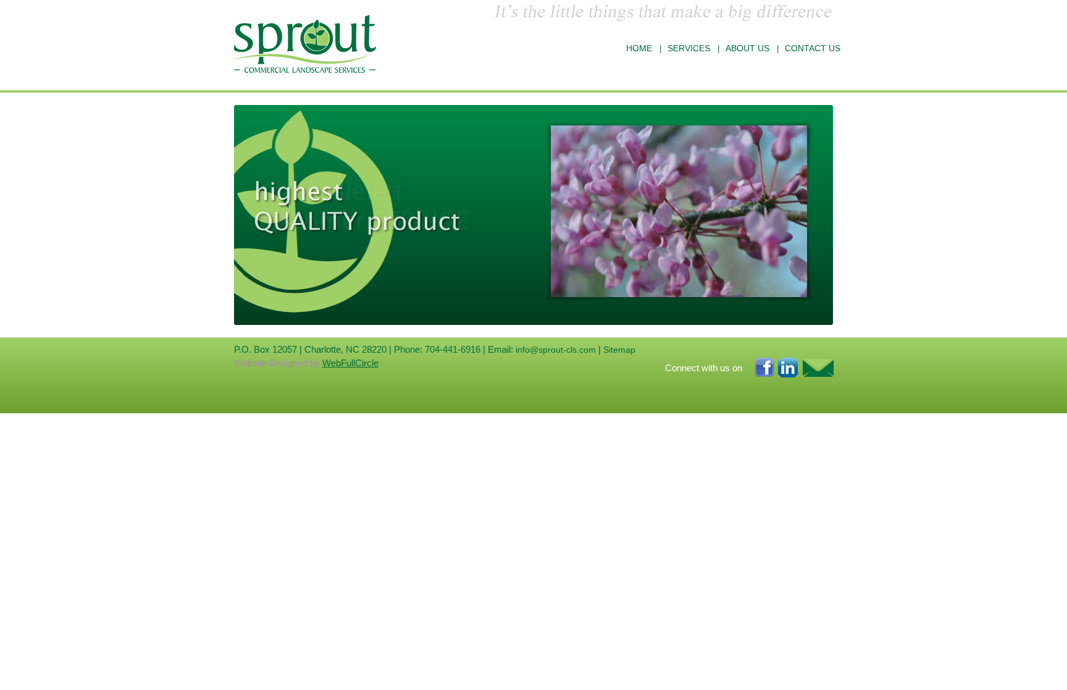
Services (688, 48)
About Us (747, 48)
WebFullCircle (350, 363)
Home (639, 48)
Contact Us (812, 48)
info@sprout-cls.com (556, 350)
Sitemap (619, 350)
